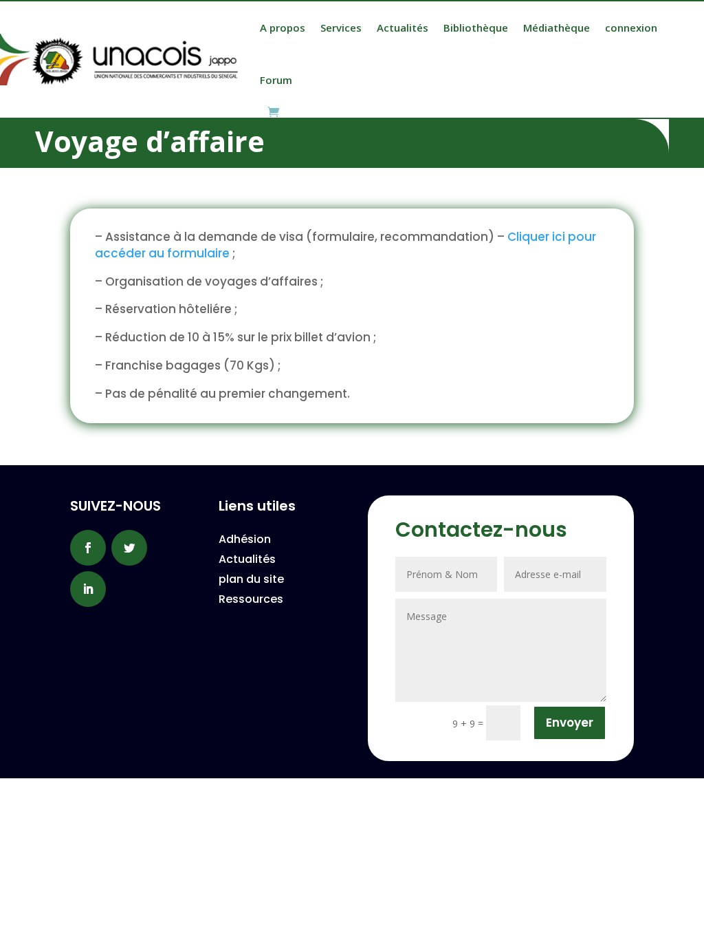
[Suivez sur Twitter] (129, 548)
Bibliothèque (475, 27)
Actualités (402, 27)
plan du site (251, 579)
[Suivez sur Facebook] (88, 548)
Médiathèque (556, 27)
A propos (282, 27)
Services (341, 27)
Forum (276, 80)
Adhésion (245, 539)
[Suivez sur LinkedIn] (88, 589)
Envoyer (569, 722)
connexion (631, 27)
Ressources (251, 599)
